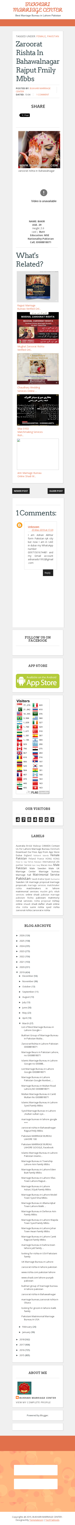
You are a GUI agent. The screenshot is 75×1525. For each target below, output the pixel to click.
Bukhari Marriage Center (37, 1397)
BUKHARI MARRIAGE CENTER (37, 7)
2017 (22, 1344)
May (24, 1012)
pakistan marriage (50, 894)
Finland (32, 858)
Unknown (33, 526)
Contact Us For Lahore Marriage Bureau (37, 847)
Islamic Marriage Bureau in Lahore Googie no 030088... (39, 1062)
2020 (22, 967)
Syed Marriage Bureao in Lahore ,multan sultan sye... (38, 1112)
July (24, 1002)
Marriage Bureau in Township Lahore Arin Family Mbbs (37, 1163)
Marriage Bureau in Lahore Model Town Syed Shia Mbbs (39, 1196)
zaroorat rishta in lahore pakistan (39, 1267)
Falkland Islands (41, 855)
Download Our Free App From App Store (37, 852)
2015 (22, 1355)
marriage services (37, 885)
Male (50, 865)
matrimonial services (27, 891)
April (25, 1018)
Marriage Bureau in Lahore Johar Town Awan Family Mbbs (38, 1230)
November (28, 981)
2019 (22, 972)
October (26, 986)
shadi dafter (38, 904)
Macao (44, 865)
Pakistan (53, 36)
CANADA (46, 845)
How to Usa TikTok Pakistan (29, 862)
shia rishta (22, 907)
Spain (47, 879)
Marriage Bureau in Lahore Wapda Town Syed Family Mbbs (39, 1221)
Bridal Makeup (33, 845)
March (25, 1023)
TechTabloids (52, 1520)
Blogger (44, 1415)
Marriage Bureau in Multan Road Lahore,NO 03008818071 (38, 1087)
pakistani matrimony (47, 897)
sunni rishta (37, 907)
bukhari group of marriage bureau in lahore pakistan (39, 1287)
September (28, 991)
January (26, 1332)
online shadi (33, 894)
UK (26, 882)
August (26, 996)
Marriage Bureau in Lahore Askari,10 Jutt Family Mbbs (36, 1188)
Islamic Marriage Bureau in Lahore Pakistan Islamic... (39, 1154)
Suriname (55, 879)
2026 (22, 935)
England (28, 855)
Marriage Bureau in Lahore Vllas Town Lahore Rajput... (38, 1179)
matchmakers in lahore (43, 888)
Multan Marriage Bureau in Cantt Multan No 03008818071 (38, 1095)
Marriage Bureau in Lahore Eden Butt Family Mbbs (38, 1171)
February (27, 1326)
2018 (22, 1339)
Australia (20, 845)
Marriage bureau (49, 871)
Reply (48, 572)
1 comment (42, 94)
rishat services (24, 900)
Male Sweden (38, 868)
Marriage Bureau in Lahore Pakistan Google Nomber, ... (37, 1079)
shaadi (27, 904)
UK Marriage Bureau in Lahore (37, 1261)
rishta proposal (42, 900)
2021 (22, 961)
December (28, 975)
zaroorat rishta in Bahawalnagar (38, 1294)
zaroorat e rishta (41, 910)
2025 (22, 940)
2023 (22, 951)
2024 (22, 946)
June (25, 1007)
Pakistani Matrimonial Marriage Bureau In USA (37, 1318)
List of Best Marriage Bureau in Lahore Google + (37, 1028)
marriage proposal (39, 882)
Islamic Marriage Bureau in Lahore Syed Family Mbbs (39, 1104)
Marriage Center (26, 871)
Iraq (38, 865)
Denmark (54, 848)
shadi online (52, 904)
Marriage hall (23, 874)
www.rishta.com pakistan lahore (38, 1272)
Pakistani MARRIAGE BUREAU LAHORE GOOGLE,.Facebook (37, 1146)
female (41, 36)
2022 (22, 956)
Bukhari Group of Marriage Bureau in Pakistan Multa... (39, 1037)
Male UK (54, 868)
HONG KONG (52, 858)
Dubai (19, 855)
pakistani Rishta (24, 897)
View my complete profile (33, 1402)
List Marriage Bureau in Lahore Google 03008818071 (37, 1070)
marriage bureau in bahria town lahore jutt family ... (38, 1246)
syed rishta (52, 907)
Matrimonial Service (46, 874)
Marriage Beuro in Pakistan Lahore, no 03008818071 (40, 1054)
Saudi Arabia (38, 879)
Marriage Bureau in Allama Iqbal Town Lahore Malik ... (38, 1204)
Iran (34, 865)
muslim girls (46, 891)
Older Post (56, 491)
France (40, 858)
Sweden (20, 882)
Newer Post (21, 491)
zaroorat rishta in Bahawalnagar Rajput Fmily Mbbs (38, 1129)
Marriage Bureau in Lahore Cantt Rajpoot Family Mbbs (38, 1238)
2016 (22, 1350)
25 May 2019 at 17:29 (42, 529)
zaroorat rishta (24, 910)
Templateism (36, 1520)
